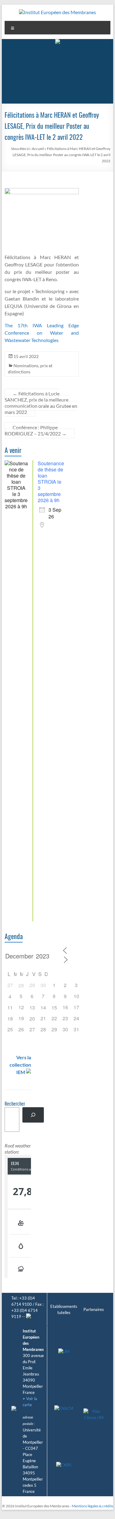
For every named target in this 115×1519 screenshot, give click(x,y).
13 (32, 1007)
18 (10, 1018)
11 (10, 1007)
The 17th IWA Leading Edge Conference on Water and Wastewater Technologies (42, 332)
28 (21, 985)
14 (43, 1007)
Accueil (38, 148)
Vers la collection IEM (20, 1064)
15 (54, 1007)
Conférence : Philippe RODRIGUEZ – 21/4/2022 (36, 430)
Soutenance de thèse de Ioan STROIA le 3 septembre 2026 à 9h (51, 482)
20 (32, 1018)
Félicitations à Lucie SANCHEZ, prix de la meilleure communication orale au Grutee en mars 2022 (41, 403)
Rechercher (15, 1104)
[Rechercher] (33, 1114)
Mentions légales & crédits (92, 1506)
